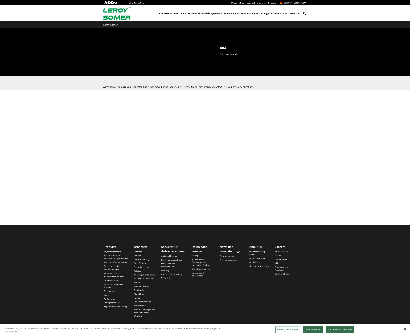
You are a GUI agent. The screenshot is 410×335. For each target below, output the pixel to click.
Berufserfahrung (282, 273)
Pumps (137, 297)
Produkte (164, 13)
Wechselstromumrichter (114, 276)
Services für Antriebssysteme (204, 13)
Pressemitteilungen (228, 259)
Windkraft (138, 316)
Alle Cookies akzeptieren (339, 329)
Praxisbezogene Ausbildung (282, 268)
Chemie (137, 255)
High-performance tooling (115, 306)
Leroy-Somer (110, 24)
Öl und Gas (139, 294)
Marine (137, 282)
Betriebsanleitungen (201, 269)
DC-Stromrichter (111, 280)
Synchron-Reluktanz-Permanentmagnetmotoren (116, 257)
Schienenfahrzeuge (142, 301)
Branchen (178, 13)
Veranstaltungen (227, 256)
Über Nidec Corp (137, 2)
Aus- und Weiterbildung (171, 274)
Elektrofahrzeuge (141, 267)
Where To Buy (237, 2)
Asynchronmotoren (112, 251)
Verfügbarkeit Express (113, 302)
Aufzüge (137, 271)
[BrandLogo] (117, 13)
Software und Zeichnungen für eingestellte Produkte (201, 262)
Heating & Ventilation (143, 278)
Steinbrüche (139, 290)
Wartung (165, 270)
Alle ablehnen (313, 329)
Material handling (142, 286)
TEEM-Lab (165, 278)
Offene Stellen (281, 259)
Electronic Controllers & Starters (114, 286)
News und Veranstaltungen (255, 13)
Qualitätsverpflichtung (259, 266)
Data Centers (140, 263)
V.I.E (276, 263)
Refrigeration (140, 305)
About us (279, 13)
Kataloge (196, 255)
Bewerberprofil (281, 251)
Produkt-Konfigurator (256, 2)
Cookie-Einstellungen (287, 329)
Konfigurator (109, 298)
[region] (205, 329)
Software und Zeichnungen (198, 274)
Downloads (230, 13)
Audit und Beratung (170, 256)
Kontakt (272, 2)
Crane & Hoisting (141, 259)
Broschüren (197, 251)
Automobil (138, 251)
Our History (254, 262)
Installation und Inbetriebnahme (168, 265)
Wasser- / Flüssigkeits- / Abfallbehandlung (144, 311)
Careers (292, 13)
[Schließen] (404, 329)
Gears (106, 295)
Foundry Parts (110, 291)
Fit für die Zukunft (257, 258)
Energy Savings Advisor (171, 259)
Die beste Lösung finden (257, 253)
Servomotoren (110, 272)
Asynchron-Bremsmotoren (115, 262)
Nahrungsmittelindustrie (145, 274)
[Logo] (111, 2)
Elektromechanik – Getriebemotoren (112, 267)
